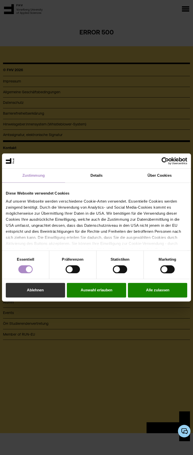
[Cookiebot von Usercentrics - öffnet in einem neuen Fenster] (165, 161)
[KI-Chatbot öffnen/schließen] (184, 431)
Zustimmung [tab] (33, 175)
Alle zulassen (157, 290)
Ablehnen (35, 290)
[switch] (73, 269)
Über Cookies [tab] (160, 175)
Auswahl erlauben (96, 290)
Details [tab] (96, 175)
